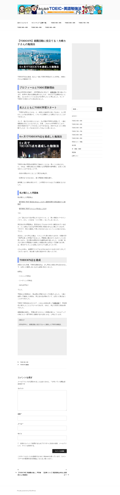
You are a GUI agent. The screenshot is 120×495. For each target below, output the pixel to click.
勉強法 (27, 364)
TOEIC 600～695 (70, 23)
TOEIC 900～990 (36, 27)
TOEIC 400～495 (50, 27)
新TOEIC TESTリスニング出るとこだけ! (32, 208)
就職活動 (53, 92)
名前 (20, 414)
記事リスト (75, 156)
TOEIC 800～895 (22, 27)
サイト (20, 433)
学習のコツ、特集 (77, 142)
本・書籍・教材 (76, 149)
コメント (21, 388)
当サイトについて (22, 23)
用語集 (74, 152)
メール (20, 424)
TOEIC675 (22, 364)
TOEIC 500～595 (56, 23)
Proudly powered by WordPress (26, 490)
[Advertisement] (42, 342)
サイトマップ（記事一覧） (39, 23)
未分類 (74, 145)
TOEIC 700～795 (84, 23)
